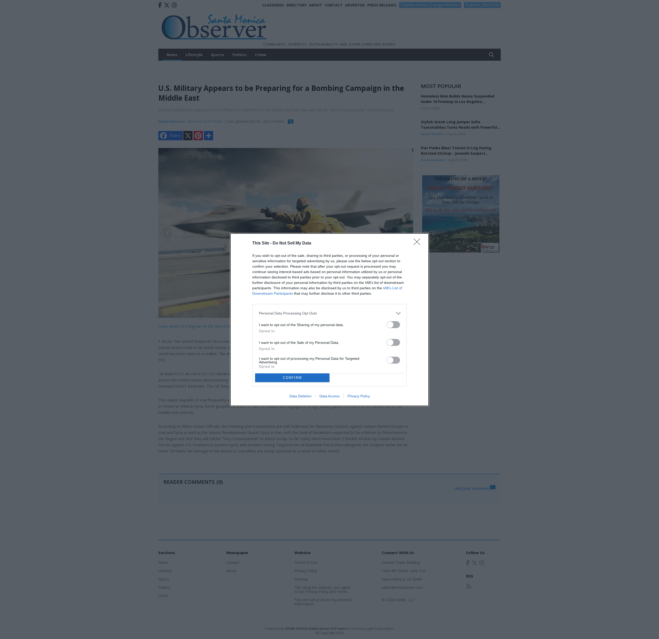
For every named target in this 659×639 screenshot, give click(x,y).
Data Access (329, 396)
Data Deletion (300, 396)
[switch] (393, 324)
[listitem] (329, 313)
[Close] (418, 243)
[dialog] (329, 319)
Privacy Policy (359, 396)
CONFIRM (292, 378)
